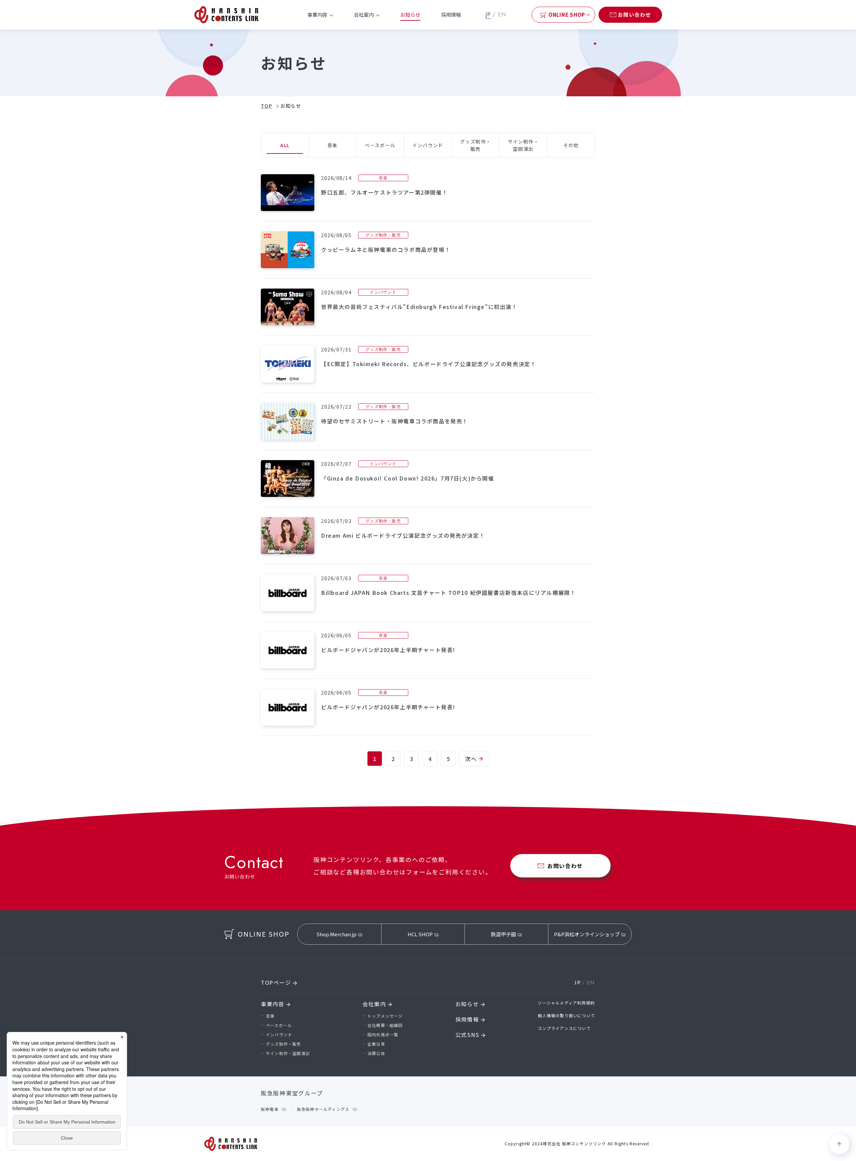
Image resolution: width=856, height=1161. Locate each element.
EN (502, 14)
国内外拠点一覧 (382, 1034)
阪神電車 (270, 1109)
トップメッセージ (385, 1016)
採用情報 (451, 14)
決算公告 (376, 1053)
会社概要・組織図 (385, 1025)
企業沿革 (376, 1044)
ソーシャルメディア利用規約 (566, 1003)
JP (488, 14)
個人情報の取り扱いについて (566, 1015)
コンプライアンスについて (564, 1028)
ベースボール (279, 1025)
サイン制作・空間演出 (288, 1053)
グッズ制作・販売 (283, 1044)
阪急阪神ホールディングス (323, 1109)
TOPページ (277, 982)
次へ (471, 759)
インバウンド (279, 1034)
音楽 (270, 1016)
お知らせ (410, 14)
